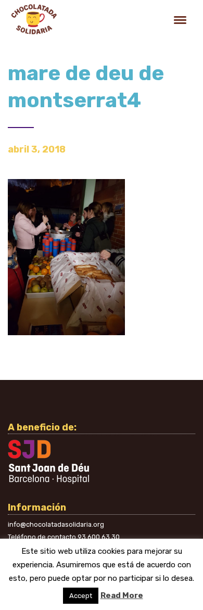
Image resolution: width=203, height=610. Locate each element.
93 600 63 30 (99, 537)
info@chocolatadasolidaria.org (56, 524)
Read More (121, 595)
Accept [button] (80, 596)
